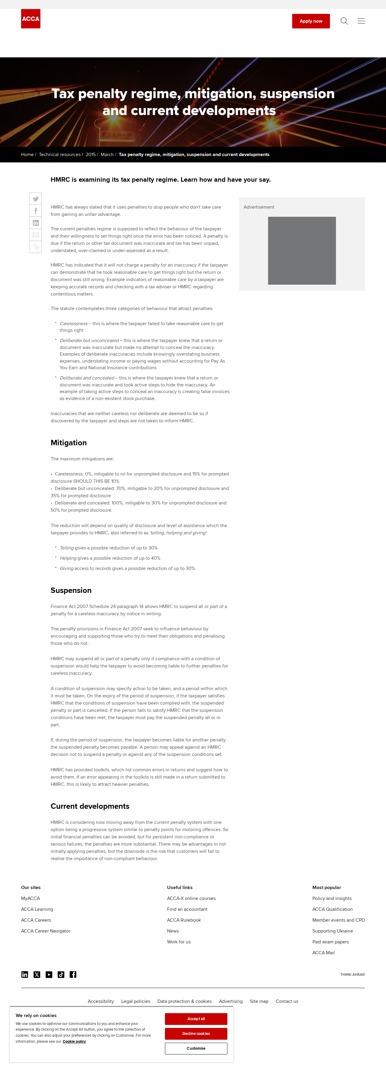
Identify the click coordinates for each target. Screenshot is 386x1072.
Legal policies (135, 1001)
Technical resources (60, 155)
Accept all (196, 1018)
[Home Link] (352, 974)
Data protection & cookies (184, 1001)
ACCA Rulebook (184, 920)
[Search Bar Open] (344, 21)
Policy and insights (332, 898)
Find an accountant (187, 909)
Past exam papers (330, 942)
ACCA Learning (37, 909)
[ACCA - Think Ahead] (30, 27)
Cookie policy (74, 1041)
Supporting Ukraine (332, 931)
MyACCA (30, 898)
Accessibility (101, 1001)
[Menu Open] (361, 21)
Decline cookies (196, 1033)
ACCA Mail (323, 953)
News (173, 931)
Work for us (179, 942)
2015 (91, 155)
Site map (259, 1001)
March (107, 155)
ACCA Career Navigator (45, 931)
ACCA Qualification (332, 909)
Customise (196, 1048)
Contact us (287, 1001)
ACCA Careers (36, 920)
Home (27, 155)
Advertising (231, 1001)
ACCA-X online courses (191, 898)
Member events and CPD (338, 920)
